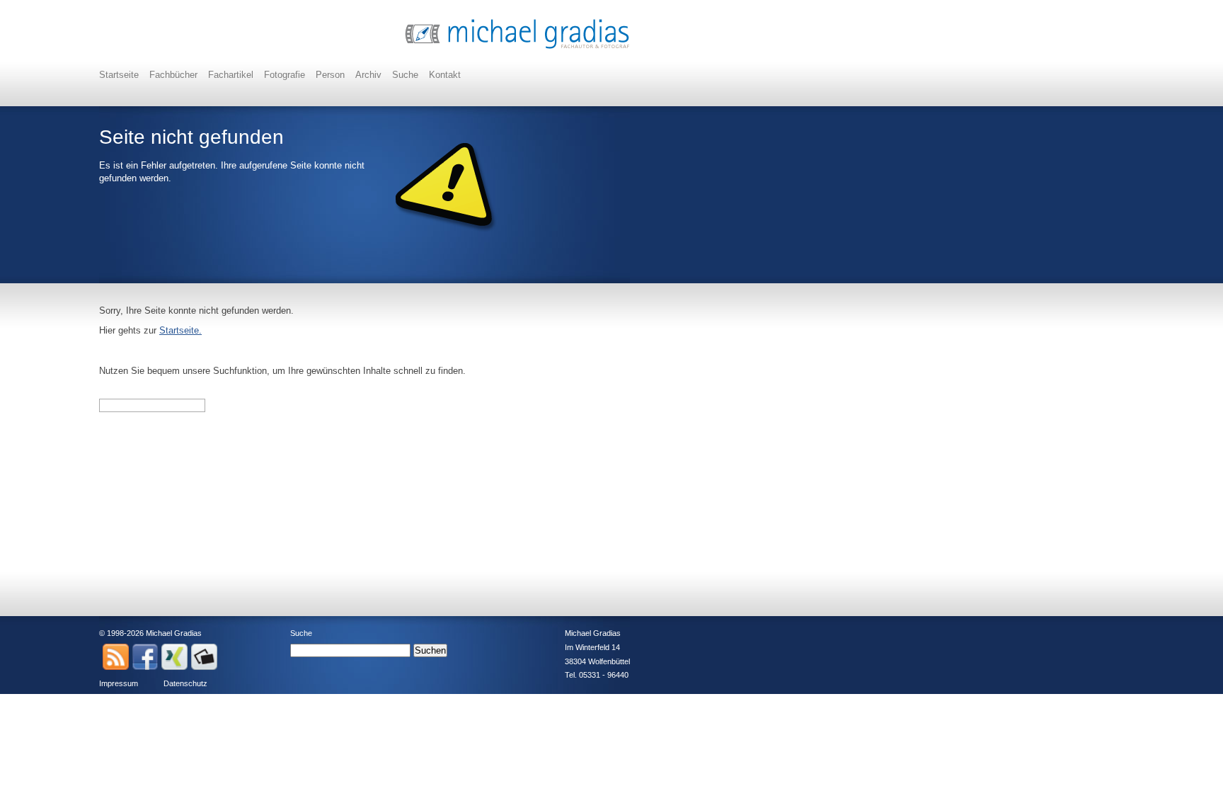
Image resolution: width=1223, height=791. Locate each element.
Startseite (119, 74)
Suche (405, 74)
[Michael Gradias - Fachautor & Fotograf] (517, 47)
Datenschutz (185, 683)
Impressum (118, 683)
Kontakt (445, 74)
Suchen (430, 650)
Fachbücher (173, 74)
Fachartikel (230, 74)
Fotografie (284, 74)
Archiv (368, 74)
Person (330, 74)
